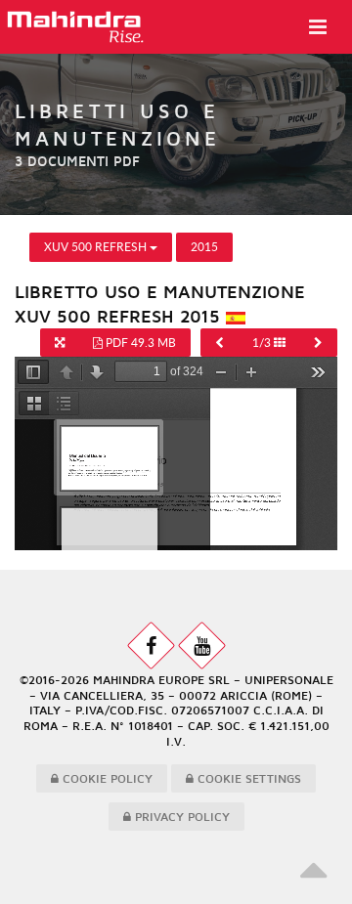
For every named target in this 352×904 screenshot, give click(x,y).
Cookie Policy (106, 778)
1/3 (263, 342)
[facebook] (151, 645)
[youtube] (202, 645)
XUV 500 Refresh (97, 246)
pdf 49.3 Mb (139, 342)
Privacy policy (180, 816)
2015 (204, 246)
